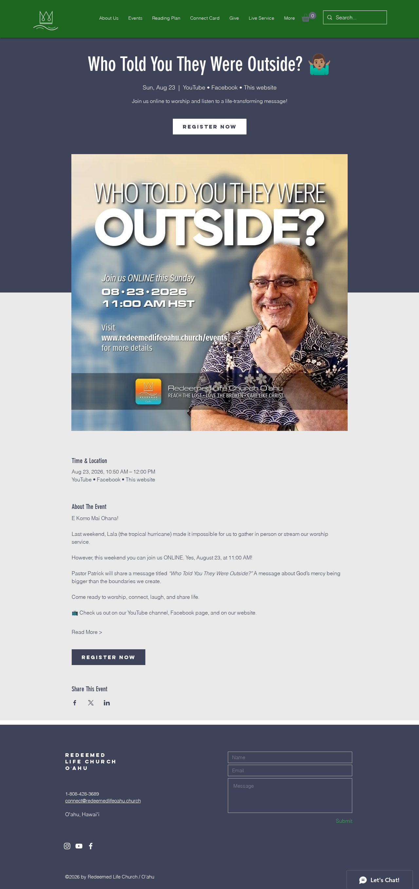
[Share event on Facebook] (75, 702)
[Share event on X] (91, 702)
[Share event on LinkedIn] (107, 702)
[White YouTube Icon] (79, 846)
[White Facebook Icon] (90, 846)
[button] (308, 17)
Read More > (87, 632)
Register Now (210, 126)
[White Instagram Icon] (67, 846)
